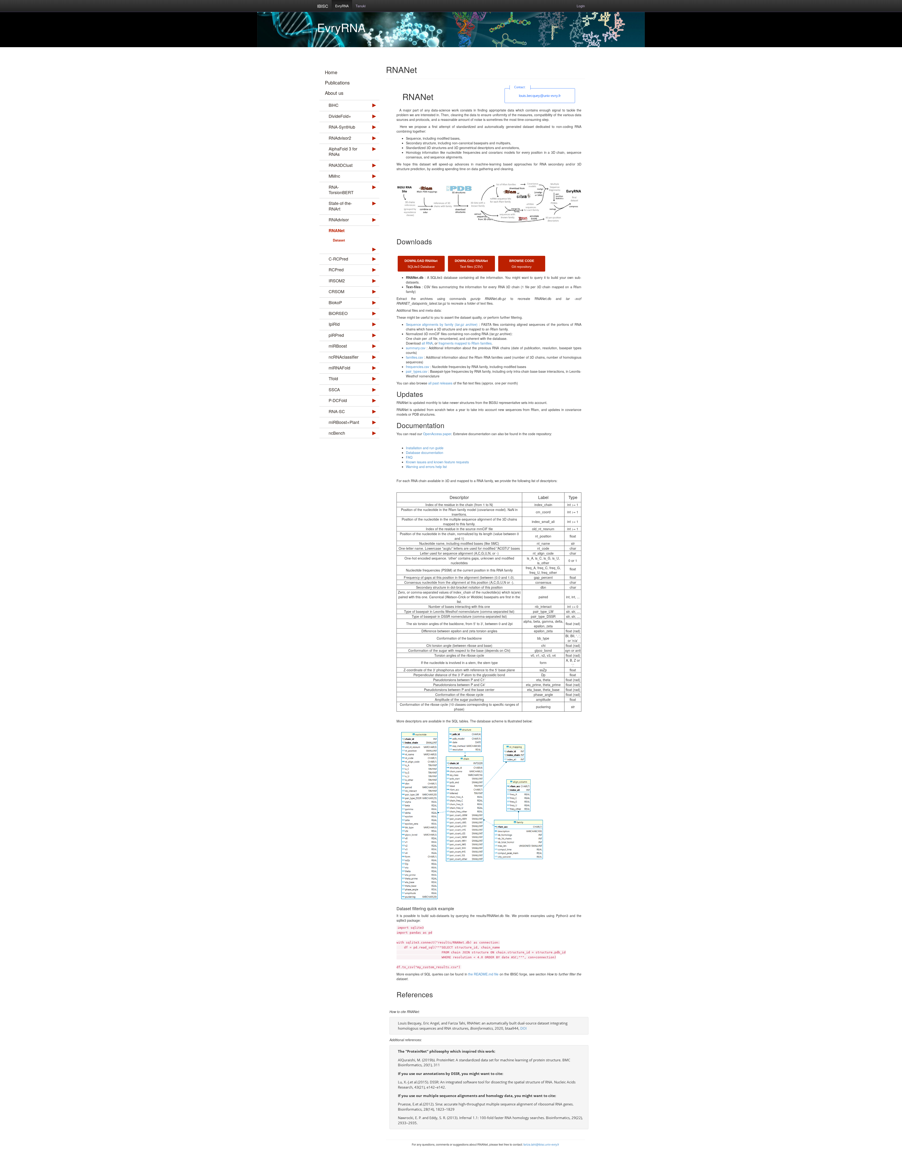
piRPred (336, 335)
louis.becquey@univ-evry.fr (540, 96)
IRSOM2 (337, 280)
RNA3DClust (341, 165)
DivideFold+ (340, 116)
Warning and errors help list (426, 466)
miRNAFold (339, 367)
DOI (523, 1028)
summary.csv (415, 347)
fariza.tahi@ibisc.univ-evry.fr (541, 1144)
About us (334, 92)
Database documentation (424, 452)
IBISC (322, 6)
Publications (337, 82)
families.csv (414, 357)
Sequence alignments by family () (442, 324)
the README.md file (483, 974)
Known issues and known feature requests (437, 462)
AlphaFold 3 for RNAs (343, 151)
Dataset (339, 240)
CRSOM (336, 291)
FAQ (409, 457)
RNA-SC (337, 411)
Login (581, 6)
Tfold (333, 378)
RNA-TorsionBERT (341, 189)
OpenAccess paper (437, 433)
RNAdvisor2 (340, 138)
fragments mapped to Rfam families (465, 343)
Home (331, 72)
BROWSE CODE (521, 261)
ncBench (337, 433)
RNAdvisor (339, 219)
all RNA (427, 343)
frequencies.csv (417, 366)
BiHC (333, 105)
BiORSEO (338, 313)
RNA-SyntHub (342, 127)
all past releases (440, 383)
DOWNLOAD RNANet (421, 261)
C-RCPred (338, 259)
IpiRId (334, 324)
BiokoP (335, 302)
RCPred (336, 269)
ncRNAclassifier (343, 357)
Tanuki (360, 6)
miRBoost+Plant (344, 422)
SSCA (334, 389)
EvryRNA (342, 6)
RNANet (337, 230)
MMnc (334, 176)
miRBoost (338, 346)
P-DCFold (338, 400)
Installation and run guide (424, 447)
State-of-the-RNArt (340, 205)
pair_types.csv (416, 371)
